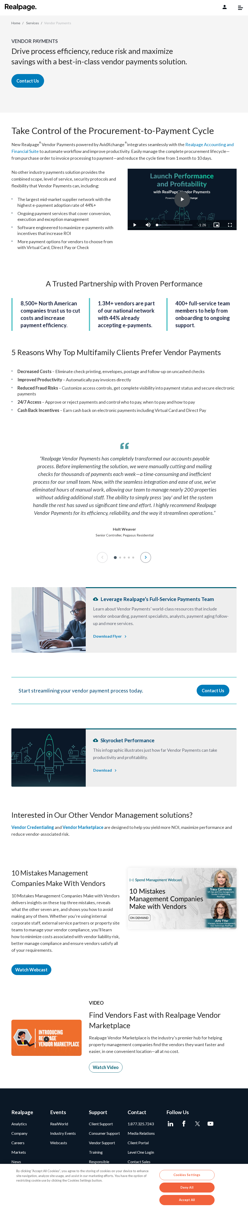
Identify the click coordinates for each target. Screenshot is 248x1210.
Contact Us (27, 80)
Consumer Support (104, 1133)
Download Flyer (107, 636)
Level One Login (141, 1152)
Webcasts (58, 1142)
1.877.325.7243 (141, 1123)
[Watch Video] (46, 1037)
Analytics (19, 1123)
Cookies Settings (186, 1175)
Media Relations (141, 1133)
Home (15, 23)
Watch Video (106, 1067)
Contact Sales (139, 1161)
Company (19, 1133)
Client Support (101, 1123)
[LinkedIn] (170, 1124)
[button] (115, 557)
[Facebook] (184, 1124)
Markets (18, 1152)
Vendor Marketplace (82, 827)
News (16, 1161)
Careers (17, 1142)
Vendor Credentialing (32, 827)
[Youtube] (210, 1124)
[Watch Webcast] (182, 898)
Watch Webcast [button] (31, 969)
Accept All (187, 1200)
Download (102, 770)
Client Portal (138, 1142)
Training (96, 1152)
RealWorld (59, 1123)
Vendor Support (102, 1142)
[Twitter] (197, 1124)
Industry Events (63, 1133)
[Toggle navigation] (238, 8)
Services (32, 23)
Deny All (187, 1187)
